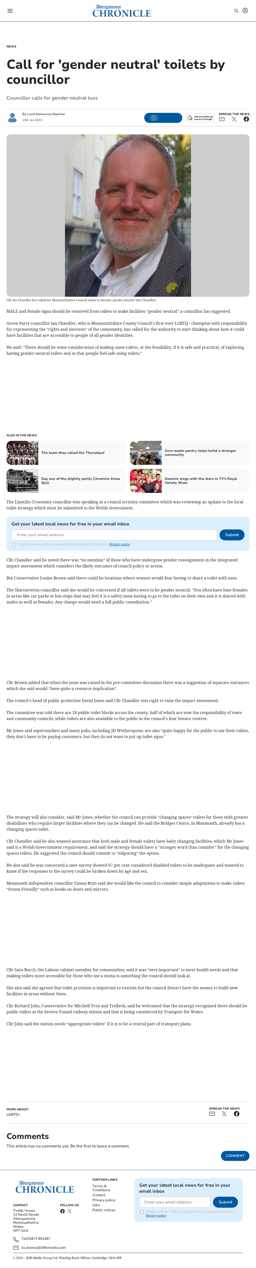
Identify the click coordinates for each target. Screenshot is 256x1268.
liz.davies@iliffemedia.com (44, 1247)
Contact (98, 1195)
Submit (232, 535)
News (11, 47)
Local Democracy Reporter (46, 114)
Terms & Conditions (101, 1188)
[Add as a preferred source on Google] (200, 117)
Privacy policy (103, 1200)
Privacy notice (119, 544)
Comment (235, 1155)
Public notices (104, 1210)
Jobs (96, 1205)
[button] (10, 11)
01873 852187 (38, 1239)
